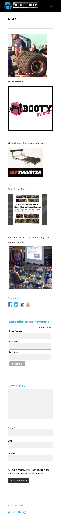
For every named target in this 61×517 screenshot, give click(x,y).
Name (11, 427)
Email (11, 440)
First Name (14, 341)
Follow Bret (13, 298)
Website (11, 453)
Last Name (14, 352)
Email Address (16, 331)
